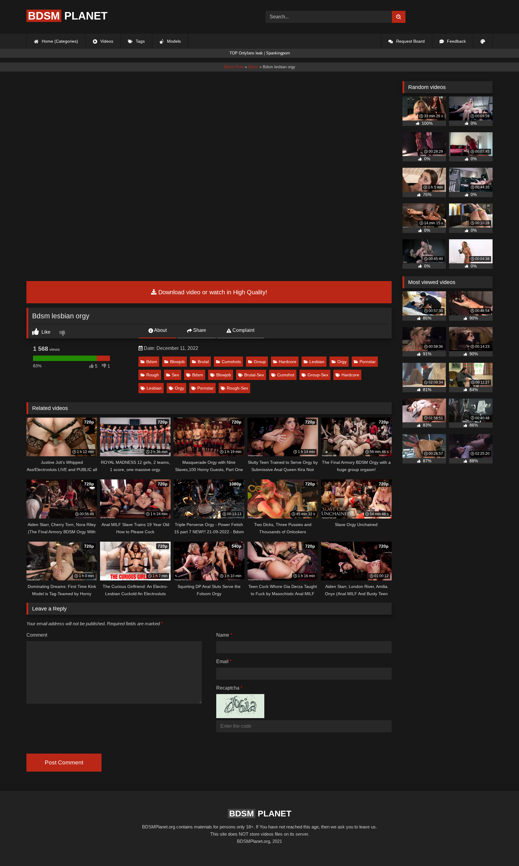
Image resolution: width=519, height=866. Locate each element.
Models (173, 41)
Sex (175, 374)
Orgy (342, 361)
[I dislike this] (63, 334)
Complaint (242, 330)
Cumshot (285, 374)
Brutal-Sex (254, 374)
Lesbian (316, 361)
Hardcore (287, 361)
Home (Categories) (59, 41)
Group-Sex (318, 374)
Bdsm (151, 361)
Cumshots (231, 361)
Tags (140, 41)
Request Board (410, 41)
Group (260, 361)
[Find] (398, 17)
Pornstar (368, 361)
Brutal (203, 361)
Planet (68, 16)
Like (45, 332)
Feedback (456, 41)
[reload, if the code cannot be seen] (240, 716)
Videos (106, 41)
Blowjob (177, 361)
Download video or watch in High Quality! (211, 292)
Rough (152, 374)
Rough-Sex (237, 388)
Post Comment (64, 762)
